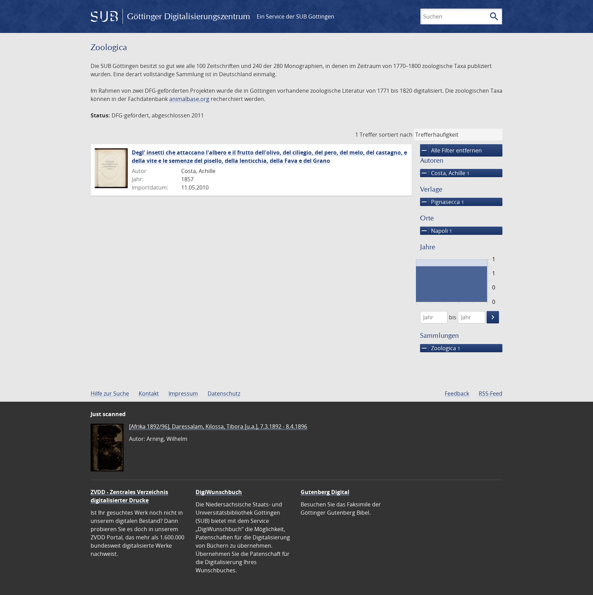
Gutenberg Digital (325, 492)
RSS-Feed (490, 393)
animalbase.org (189, 99)
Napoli (436, 231)
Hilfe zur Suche (110, 393)
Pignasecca (442, 202)
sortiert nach (395, 134)
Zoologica (440, 348)
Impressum (183, 393)
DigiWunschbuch (219, 492)
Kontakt (149, 393)
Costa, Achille (444, 173)
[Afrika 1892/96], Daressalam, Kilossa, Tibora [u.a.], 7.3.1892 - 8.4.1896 (218, 426)
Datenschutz (224, 393)
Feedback (457, 393)
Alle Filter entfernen (451, 150)
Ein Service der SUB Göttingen (295, 16)
